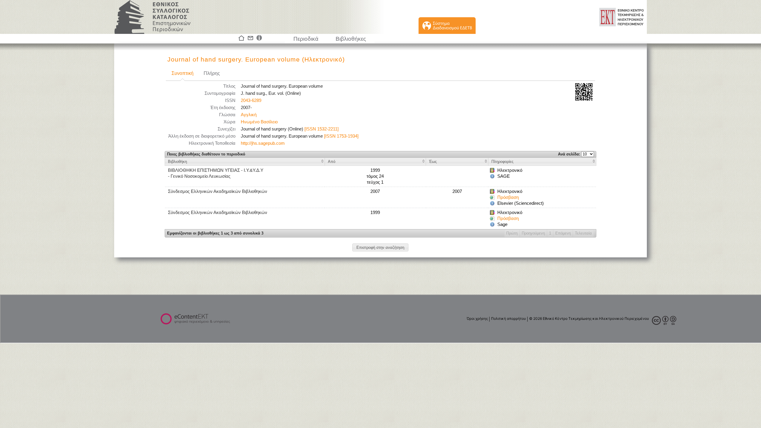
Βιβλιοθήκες (351, 39)
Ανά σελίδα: (569, 154)
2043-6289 (251, 100)
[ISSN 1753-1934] (341, 136)
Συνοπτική (183, 73)
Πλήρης (212, 73)
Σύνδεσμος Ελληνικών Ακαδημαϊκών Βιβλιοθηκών (217, 191)
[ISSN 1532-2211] (321, 129)
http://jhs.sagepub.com (263, 143)
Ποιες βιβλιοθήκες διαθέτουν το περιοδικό (206, 154)
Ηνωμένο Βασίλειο (259, 121)
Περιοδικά (305, 39)
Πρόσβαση (508, 197)
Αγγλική (249, 114)
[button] (380, 247)
